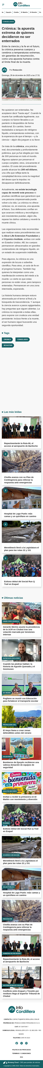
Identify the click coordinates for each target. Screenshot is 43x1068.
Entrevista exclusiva (11, 658)
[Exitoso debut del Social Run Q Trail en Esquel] (21, 566)
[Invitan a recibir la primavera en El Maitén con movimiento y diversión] (21, 783)
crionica (7, 339)
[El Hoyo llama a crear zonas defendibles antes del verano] (21, 717)
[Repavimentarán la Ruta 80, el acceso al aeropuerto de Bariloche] (21, 427)
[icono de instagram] (26, 1043)
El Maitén (20, 12)
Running (6, 823)
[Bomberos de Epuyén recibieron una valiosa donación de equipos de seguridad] (21, 749)
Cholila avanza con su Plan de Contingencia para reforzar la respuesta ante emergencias (19, 480)
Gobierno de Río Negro (12, 953)
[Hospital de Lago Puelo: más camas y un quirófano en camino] (21, 498)
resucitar (8, 345)
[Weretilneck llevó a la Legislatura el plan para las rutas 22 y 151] (21, 532)
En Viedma (7, 693)
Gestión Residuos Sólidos (13, 985)
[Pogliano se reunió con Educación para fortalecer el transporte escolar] (21, 685)
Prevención (7, 919)
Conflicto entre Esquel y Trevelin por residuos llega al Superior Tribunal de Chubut (21, 993)
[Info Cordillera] (21, 4)
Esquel (38, 12)
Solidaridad (8, 756)
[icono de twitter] (21, 1043)
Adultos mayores (10, 791)
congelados (22, 339)
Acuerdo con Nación (11, 855)
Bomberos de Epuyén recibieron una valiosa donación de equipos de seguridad (21, 765)
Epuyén (5, 12)
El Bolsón (29, 12)
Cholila (12, 12)
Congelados (8, 21)
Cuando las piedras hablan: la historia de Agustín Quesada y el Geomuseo (19, 666)
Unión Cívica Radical (11, 621)
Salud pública (8, 887)
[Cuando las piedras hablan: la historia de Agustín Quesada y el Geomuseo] (21, 650)
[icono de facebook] (16, 1043)
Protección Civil (9, 724)
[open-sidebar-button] (3, 4)
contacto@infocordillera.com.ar (21, 1019)
